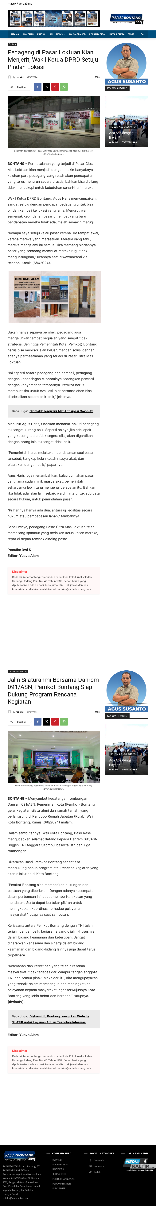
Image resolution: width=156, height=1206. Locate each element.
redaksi (20, 77)
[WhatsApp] (64, 87)
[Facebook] (129, 4)
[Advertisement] (54, 630)
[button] (143, 34)
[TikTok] (90, 1172)
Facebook (99, 1160)
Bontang (12, 44)
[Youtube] (146, 4)
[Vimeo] (142, 4)
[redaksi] (10, 77)
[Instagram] (133, 4)
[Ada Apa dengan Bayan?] (126, 121)
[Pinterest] (55, 87)
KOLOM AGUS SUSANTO (123, 126)
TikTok (97, 1172)
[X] (137, 4)
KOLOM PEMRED (117, 88)
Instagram (99, 1166)
